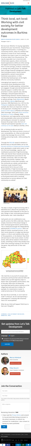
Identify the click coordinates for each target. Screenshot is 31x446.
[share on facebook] (7, 445)
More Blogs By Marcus (15, 363)
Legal (2, 434)
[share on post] (13, 445)
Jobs (22, 434)
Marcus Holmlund (6, 39)
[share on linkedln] (18, 445)
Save (4, 426)
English (8, 41)
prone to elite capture (8, 110)
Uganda (12, 101)
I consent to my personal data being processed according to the (16, 339)
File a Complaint (4, 436)
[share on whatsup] (23, 445)
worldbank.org (26, 0)
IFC (18, 440)
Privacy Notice (16, 415)
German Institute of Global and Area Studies (15, 146)
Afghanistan (20, 99)
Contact (26, 434)
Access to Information (15, 434)
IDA (16, 440)
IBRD (13, 440)
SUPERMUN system (16, 228)
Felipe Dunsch (16, 39)
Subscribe (7, 344)
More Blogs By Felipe (15, 373)
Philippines (4, 105)
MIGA (21, 440)
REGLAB (11, 142)
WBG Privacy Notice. (17, 340)
